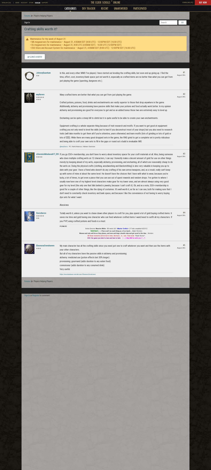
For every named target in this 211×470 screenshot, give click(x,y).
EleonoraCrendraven (45, 245)
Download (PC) (187, 2)
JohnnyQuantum (43, 73)
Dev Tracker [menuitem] (88, 8)
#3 (184, 154)
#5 (184, 245)
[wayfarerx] (29, 98)
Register (35, 295)
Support (45, 3)
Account (24, 3)
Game (17, 3)
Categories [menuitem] (70, 8)
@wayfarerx (64, 147)
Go (182, 22)
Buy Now (203, 2)
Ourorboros (41, 213)
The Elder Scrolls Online (105, 2)
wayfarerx (40, 94)
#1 (184, 72)
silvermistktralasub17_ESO (47, 154)
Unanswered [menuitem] (121, 8)
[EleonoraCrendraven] (29, 249)
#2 (184, 94)
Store (31, 3)
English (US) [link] (6, 3)
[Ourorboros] (29, 216)
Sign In (27, 22)
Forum (37, 3)
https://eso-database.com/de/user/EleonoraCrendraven (78, 274)
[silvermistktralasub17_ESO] (29, 157)
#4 (184, 212)
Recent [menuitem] (104, 8)
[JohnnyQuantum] (29, 76)
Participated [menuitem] (140, 8)
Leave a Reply (35, 57)
